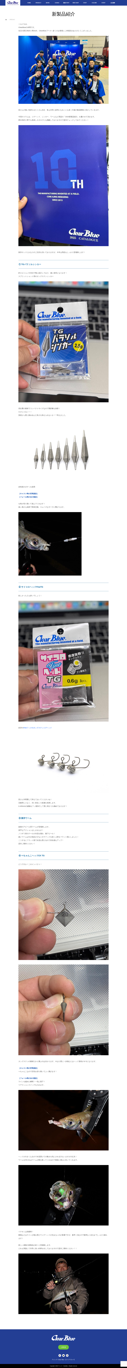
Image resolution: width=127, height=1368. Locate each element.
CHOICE (57, 2)
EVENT (103, 2)
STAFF (85, 2)
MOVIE (47, 2)
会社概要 (113, 2)
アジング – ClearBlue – (63, 1366)
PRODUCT (38, 2)
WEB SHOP (76, 2)
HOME (29, 2)
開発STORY (66, 2)
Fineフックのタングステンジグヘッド (37, 728)
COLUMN (94, 2)
